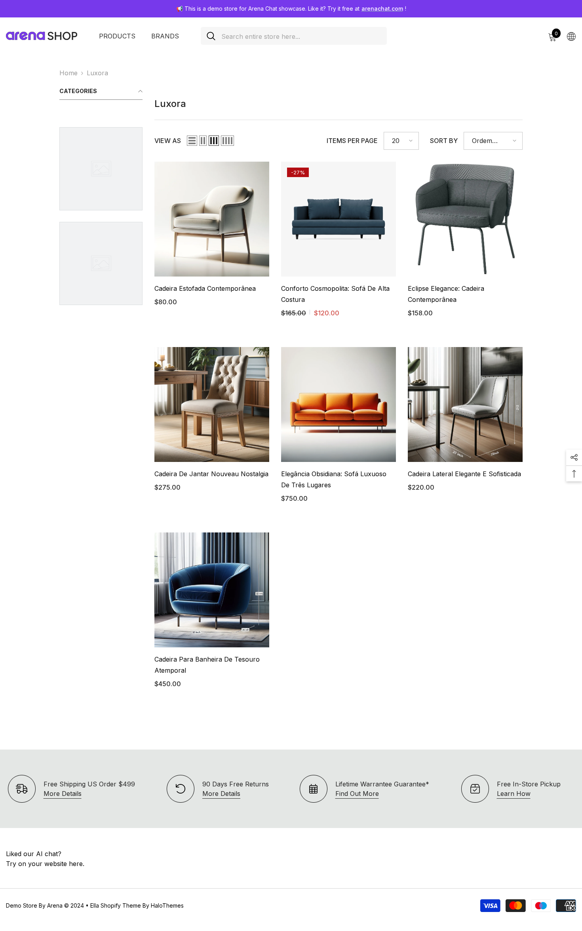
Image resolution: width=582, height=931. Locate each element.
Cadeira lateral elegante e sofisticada (464, 474)
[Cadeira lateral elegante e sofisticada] (465, 404)
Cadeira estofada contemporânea (205, 288)
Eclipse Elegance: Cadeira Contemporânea (446, 293)
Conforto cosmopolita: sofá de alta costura (335, 293)
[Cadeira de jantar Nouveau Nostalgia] (211, 404)
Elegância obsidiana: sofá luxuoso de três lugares (333, 479)
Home (68, 73)
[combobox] (301, 36)
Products (117, 36)
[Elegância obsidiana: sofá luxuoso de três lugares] (338, 404)
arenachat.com (382, 8)
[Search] (294, 36)
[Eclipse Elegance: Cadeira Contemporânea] (465, 219)
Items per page (352, 141)
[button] (192, 140)
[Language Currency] (571, 36)
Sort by (444, 141)
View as (167, 141)
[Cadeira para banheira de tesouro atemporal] (211, 589)
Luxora (97, 73)
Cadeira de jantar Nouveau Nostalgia (211, 474)
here (76, 864)
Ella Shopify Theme (115, 905)
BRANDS (165, 36)
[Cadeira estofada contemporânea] (211, 219)
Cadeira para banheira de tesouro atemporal (207, 664)
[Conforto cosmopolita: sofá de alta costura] (338, 219)
